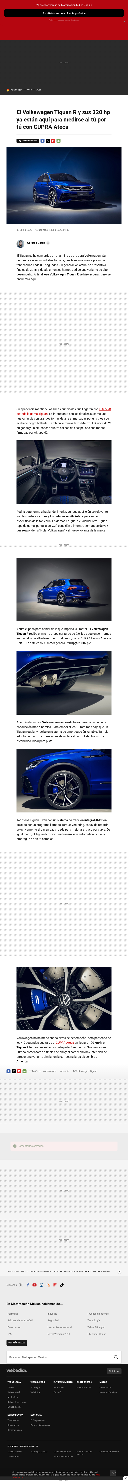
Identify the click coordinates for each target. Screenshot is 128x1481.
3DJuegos (35, 1387)
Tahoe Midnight (96, 1327)
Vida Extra (35, 1392)
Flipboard (53, 141)
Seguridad (53, 1320)
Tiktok (61, 1284)
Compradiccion (15, 1430)
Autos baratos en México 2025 (44, 1271)
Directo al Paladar (84, 1387)
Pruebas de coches (98, 1313)
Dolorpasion (14, 1327)
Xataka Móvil (14, 1392)
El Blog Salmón (37, 1420)
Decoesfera (13, 1425)
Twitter (48, 141)
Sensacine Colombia (63, 1456)
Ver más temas (16, 1342)
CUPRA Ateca (65, 1042)
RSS (48, 1284)
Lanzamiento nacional (60, 1327)
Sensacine (59, 1387)
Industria (64, 1071)
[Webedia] (16, 1370)
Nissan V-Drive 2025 (73, 1271)
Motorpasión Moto (108, 1392)
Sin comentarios (29, 140)
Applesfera (13, 1397)
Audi (38, 89)
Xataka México (15, 1451)
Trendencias (13, 1420)
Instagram (41, 1284)
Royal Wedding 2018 (59, 1334)
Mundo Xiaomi (14, 1407)
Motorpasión (105, 1387)
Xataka (11, 1387)
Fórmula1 (13, 1313)
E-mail (58, 141)
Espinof (57, 1392)
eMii (10, 1334)
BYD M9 (92, 1271)
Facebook (42, 141)
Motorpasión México (109, 1451)
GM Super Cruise (97, 1334)
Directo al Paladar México (84, 1453)
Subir (112, 1371)
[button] (38, 243)
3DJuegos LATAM (38, 1451)
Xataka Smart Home (17, 1402)
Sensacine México (62, 1451)
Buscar (116, 1357)
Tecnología (94, 1320)
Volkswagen (16, 89)
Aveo (29, 89)
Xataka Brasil (14, 1456)
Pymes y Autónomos (40, 1425)
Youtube (34, 1284)
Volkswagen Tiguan (86, 1071)
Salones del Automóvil (20, 1320)
